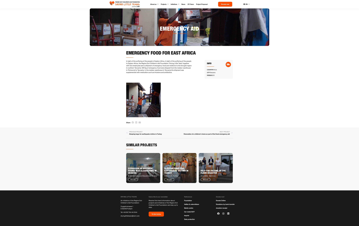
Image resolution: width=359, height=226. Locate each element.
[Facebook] (218, 213)
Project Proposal (202, 4)
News (183, 4)
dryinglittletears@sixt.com (130, 216)
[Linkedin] (228, 213)
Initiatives (174, 4)
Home (175, 33)
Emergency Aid (179, 28)
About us (153, 4)
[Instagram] (223, 213)
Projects (164, 4)
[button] (132, 122)
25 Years (191, 4)
